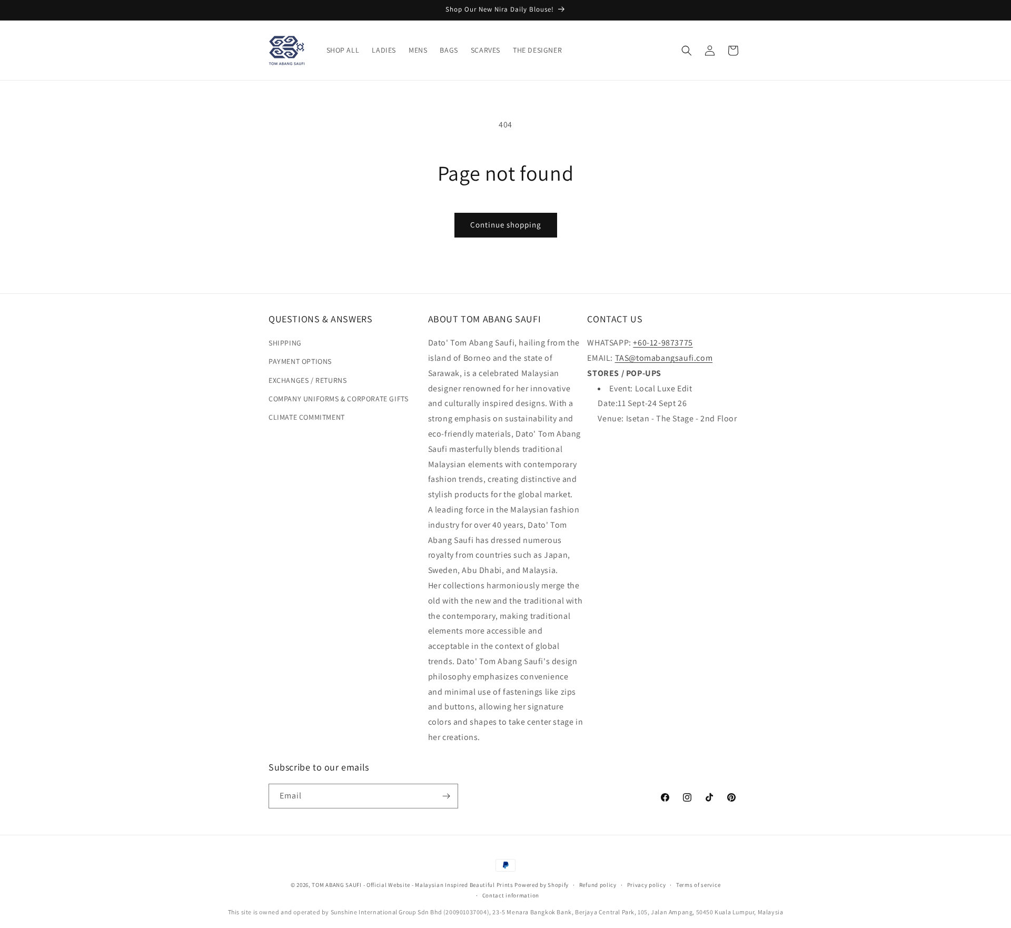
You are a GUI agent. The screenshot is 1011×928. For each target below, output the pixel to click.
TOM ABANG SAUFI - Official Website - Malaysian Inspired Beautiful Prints (412, 884)
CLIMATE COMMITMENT (307, 417)
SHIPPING (285, 343)
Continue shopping (505, 225)
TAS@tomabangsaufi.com (664, 357)
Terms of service (698, 884)
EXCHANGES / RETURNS (307, 380)
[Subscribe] (446, 796)
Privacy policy (646, 884)
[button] (686, 50)
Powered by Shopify (541, 884)
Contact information (510, 895)
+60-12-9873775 (662, 342)
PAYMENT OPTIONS (300, 361)
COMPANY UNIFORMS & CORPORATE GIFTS (338, 398)
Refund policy (598, 884)
